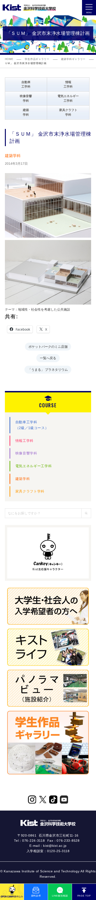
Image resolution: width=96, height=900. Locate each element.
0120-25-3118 (58, 851)
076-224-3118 (33, 840)
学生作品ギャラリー (37, 59)
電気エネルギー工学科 (33, 466)
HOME (9, 59)
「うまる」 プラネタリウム (48, 369)
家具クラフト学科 (30, 491)
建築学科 (22, 479)
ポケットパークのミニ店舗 (48, 346)
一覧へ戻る (48, 357)
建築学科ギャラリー (73, 59)
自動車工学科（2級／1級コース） (32, 425)
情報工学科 (24, 441)
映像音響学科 (26, 453)
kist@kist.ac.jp (55, 845)
